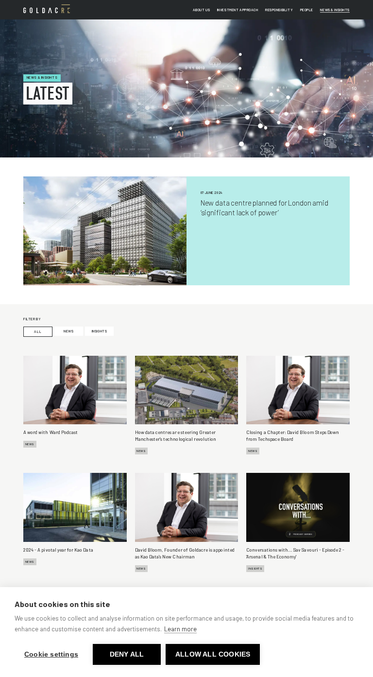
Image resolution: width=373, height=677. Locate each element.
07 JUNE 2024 (212, 192)
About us (201, 10)
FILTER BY (32, 319)
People (306, 10)
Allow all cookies (212, 654)
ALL (37, 331)
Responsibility (279, 10)
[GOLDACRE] (46, 8)
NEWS (68, 331)
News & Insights (335, 10)
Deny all (127, 654)
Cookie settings (51, 654)
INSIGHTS (99, 331)
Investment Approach (237, 10)
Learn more (180, 629)
